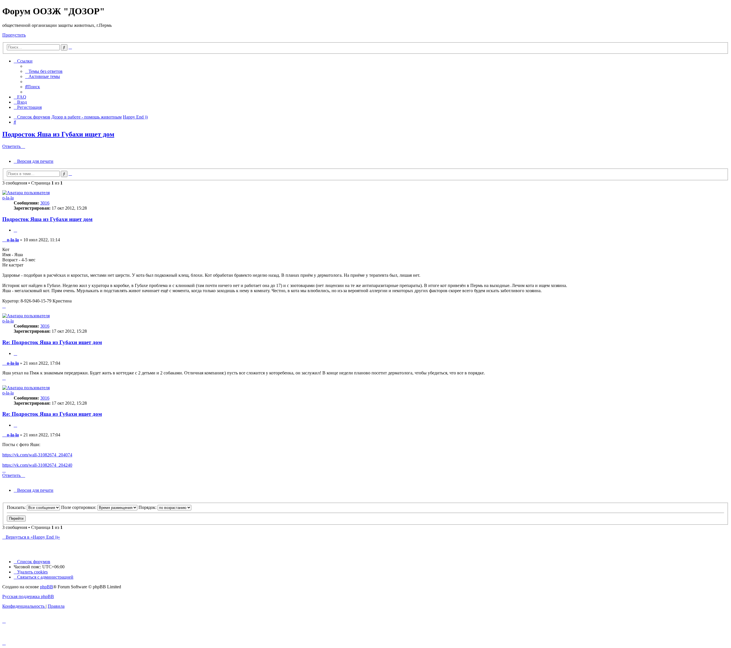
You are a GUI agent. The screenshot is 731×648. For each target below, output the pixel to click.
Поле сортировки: (79, 507)
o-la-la (8, 197)
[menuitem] (44, 71)
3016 (44, 202)
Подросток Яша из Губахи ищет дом (58, 134)
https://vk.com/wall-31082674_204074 (37, 454)
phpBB (46, 586)
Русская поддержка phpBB (28, 596)
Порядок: (148, 507)
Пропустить (14, 35)
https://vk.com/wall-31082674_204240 (37, 465)
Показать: (17, 507)
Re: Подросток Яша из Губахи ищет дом (52, 342)
